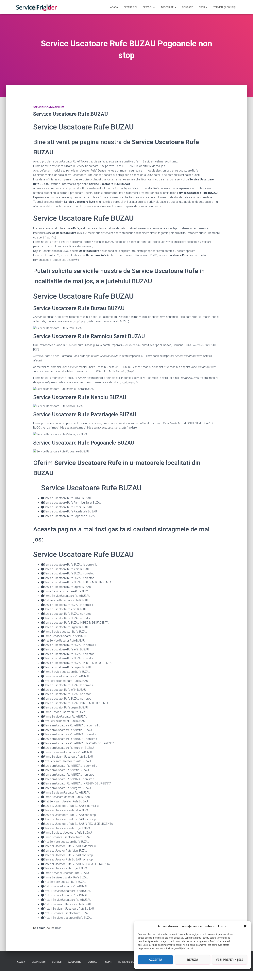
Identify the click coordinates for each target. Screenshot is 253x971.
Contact (187, 7)
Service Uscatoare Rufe (48, 107)
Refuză (192, 960)
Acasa (114, 7)
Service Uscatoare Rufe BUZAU (70, 114)
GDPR (202, 7)
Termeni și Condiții (224, 7)
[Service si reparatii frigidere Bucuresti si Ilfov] (36, 7)
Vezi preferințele (229, 960)
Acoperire (167, 7)
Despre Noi (130, 7)
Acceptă (155, 960)
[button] (245, 926)
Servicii (148, 7)
